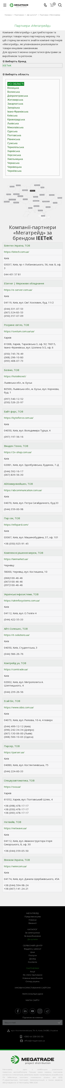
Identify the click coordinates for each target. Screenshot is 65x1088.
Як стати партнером (32, 975)
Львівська (13, 123)
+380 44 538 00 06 (33, 1036)
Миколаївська (15, 127)
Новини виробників (32, 978)
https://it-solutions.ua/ (17, 635)
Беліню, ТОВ (11, 370)
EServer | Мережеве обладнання (24, 283)
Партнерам (32, 968)
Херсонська (14, 155)
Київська (12, 115)
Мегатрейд (32, 913)
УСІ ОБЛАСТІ (16, 83)
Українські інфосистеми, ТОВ (21, 594)
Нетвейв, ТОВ (12, 822)
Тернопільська (15, 147)
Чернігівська (14, 170)
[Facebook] (18, 1011)
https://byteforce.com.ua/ (19, 417)
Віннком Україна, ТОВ (17, 859)
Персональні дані (32, 994)
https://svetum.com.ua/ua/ (19, 331)
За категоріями (32, 932)
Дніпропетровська (17, 95)
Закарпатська (15, 103)
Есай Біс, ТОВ (12, 701)
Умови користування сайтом (32, 987)
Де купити (33, 939)
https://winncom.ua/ (15, 866)
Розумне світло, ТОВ (16, 324)
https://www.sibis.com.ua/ (19, 707)
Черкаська (13, 163)
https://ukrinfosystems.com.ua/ (22, 600)
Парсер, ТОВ (12, 746)
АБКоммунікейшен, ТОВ (18, 483)
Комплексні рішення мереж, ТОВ (23, 552)
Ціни (32, 952)
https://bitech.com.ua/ (16, 251)
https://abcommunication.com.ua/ (23, 490)
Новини (32, 920)
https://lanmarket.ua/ (16, 559)
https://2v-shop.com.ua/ (18, 452)
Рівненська (13, 139)
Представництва (32, 916)
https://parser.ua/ (14, 752)
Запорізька (13, 107)
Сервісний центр (32, 945)
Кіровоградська (16, 119)
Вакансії (32, 923)
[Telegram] (47, 1011)
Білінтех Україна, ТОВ (17, 245)
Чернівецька (14, 166)
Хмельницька (15, 159)
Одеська (12, 131)
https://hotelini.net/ (15, 376)
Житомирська (15, 99)
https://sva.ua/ (12, 786)
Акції (32, 971)
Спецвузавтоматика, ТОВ (19, 780)
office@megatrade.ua (34, 1040)
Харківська (13, 151)
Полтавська (14, 135)
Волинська (13, 91)
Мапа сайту (33, 1000)
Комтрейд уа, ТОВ (15, 663)
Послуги (32, 955)
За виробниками (32, 936)
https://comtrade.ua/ (16, 669)
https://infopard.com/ (16, 524)
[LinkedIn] (25, 1011)
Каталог (33, 929)
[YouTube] (32, 1011)
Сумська (12, 143)
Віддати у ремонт (32, 949)
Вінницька (13, 87)
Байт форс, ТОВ (13, 411)
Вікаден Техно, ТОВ (16, 446)
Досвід (32, 958)
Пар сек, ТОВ (12, 518)
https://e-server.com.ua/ (18, 289)
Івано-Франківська (17, 111)
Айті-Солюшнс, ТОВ (16, 628)
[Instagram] (40, 1011)
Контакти (32, 962)
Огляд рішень (33, 981)
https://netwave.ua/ (15, 828)
